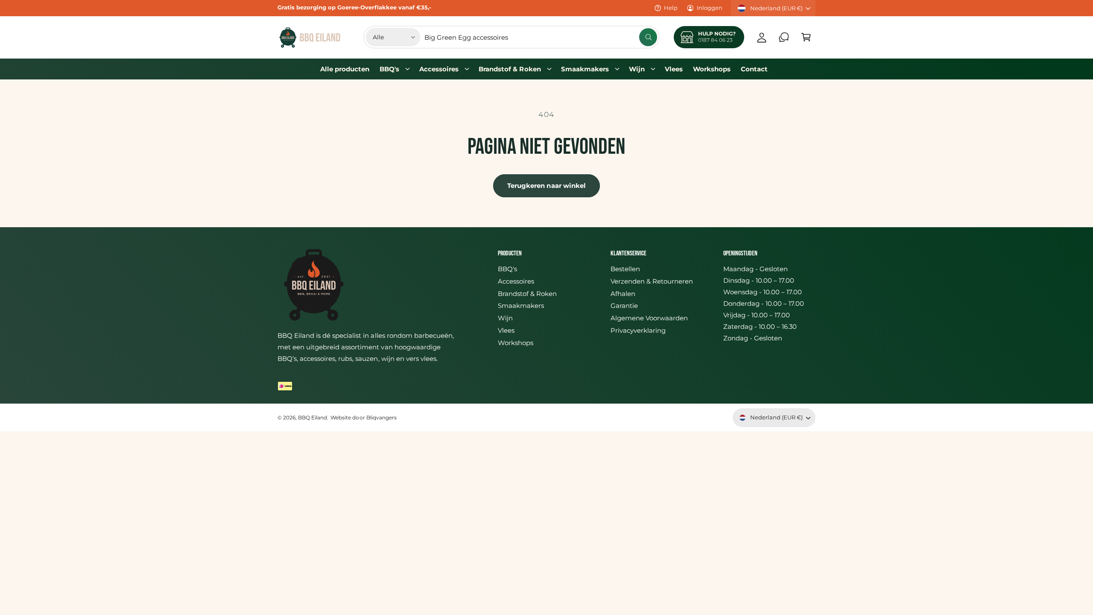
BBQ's (389, 69)
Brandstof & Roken (510, 69)
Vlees (506, 330)
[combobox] (540, 37)
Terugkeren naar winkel (546, 186)
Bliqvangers (381, 418)
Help (671, 7)
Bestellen (625, 269)
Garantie (624, 306)
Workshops (515, 343)
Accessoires (439, 69)
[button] (806, 37)
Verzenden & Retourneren (652, 281)
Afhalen (623, 294)
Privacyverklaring (638, 330)
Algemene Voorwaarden (649, 318)
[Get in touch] (784, 37)
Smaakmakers (585, 69)
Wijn (637, 69)
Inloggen (709, 7)
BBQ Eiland (312, 418)
